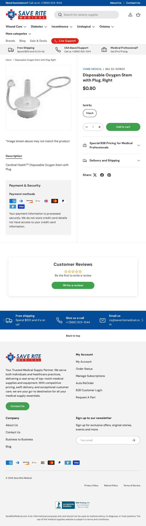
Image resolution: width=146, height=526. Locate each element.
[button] (138, 15)
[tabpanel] (38, 167)
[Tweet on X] (94, 175)
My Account (84, 362)
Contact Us (133, 2)
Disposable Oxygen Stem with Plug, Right (35, 60)
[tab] (14, 156)
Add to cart (123, 126)
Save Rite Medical (23, 478)
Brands (10, 41)
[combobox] (86, 15)
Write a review (73, 285)
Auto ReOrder (85, 383)
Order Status (84, 369)
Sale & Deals (38, 41)
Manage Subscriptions (90, 376)
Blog (22, 41)
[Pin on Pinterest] (109, 175)
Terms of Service (132, 485)
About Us (115, 2)
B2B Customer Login (89, 390)
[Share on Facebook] (102, 175)
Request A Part (85, 397)
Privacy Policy (91, 485)
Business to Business (19, 439)
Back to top (73, 335)
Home (9, 60)
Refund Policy (111, 485)
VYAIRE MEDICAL (92, 69)
